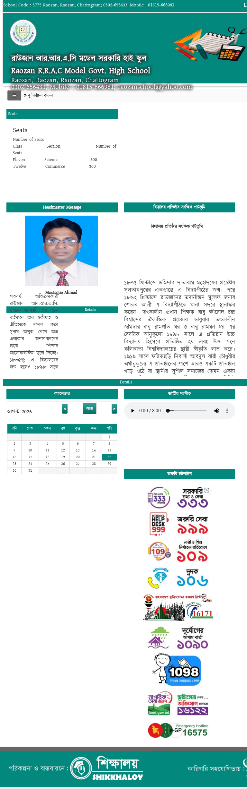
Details (90, 310)
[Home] (104, 32)
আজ (89, 408)
